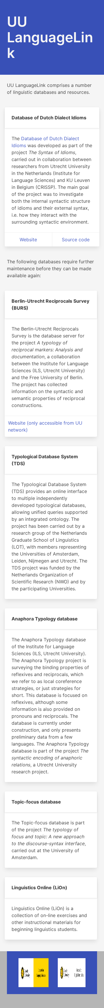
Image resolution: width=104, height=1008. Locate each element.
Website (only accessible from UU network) (45, 426)
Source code (76, 239)
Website (28, 239)
